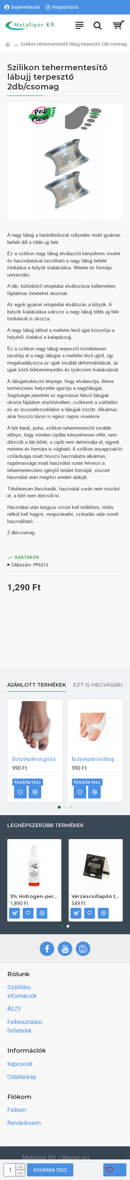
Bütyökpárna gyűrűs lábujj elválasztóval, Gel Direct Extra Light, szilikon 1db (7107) (36, 759)
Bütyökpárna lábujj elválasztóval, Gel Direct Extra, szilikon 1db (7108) (96, 759)
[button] (59, 807)
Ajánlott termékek (36, 685)
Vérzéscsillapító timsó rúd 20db (96, 896)
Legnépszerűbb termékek (45, 825)
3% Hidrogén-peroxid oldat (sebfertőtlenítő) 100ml (34, 896)
